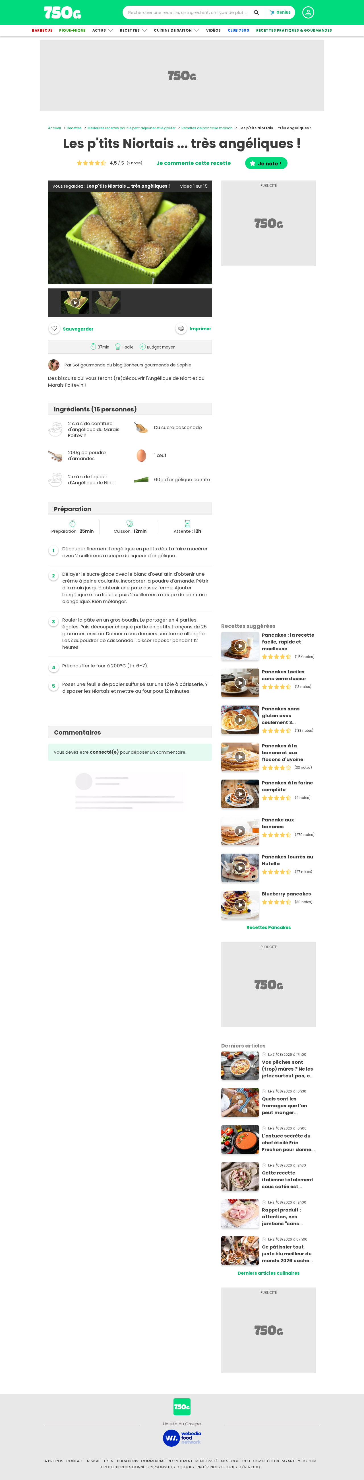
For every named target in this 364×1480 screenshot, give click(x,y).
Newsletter (97, 1461)
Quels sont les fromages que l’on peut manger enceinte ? (284, 1106)
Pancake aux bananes (278, 823)
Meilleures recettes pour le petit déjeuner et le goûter (131, 128)
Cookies (186, 1467)
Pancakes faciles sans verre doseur (284, 675)
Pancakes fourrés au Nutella (287, 860)
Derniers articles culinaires (269, 1273)
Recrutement (180, 1461)
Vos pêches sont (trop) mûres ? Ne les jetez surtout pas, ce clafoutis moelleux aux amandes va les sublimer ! (287, 1069)
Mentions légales (211, 1461)
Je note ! (269, 163)
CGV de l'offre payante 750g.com (285, 1461)
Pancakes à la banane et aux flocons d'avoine (282, 753)
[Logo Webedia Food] (182, 1438)
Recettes (130, 30)
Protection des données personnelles (138, 1467)
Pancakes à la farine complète (287, 786)
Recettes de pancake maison (207, 128)
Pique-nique (72, 30)
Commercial (153, 1461)
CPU (246, 1461)
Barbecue (42, 30)
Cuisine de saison (173, 30)
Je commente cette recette (193, 163)
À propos (54, 1461)
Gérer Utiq (250, 1467)
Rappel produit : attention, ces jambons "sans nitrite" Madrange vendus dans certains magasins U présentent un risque (288, 1217)
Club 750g (239, 30)
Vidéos (213, 30)
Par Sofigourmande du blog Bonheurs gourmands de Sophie (128, 365)
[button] (193, 328)
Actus (99, 30)
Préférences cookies (217, 1467)
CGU (235, 1461)
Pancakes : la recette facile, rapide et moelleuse (288, 642)
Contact (75, 1461)
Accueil (54, 128)
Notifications (124, 1461)
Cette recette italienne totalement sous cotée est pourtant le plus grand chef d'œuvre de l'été (287, 1180)
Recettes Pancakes (269, 927)
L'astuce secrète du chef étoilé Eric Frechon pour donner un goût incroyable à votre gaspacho (287, 1143)
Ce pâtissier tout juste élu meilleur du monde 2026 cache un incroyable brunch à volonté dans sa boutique (288, 1254)
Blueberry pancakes (286, 894)
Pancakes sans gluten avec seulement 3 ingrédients (281, 716)
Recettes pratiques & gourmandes (294, 30)
